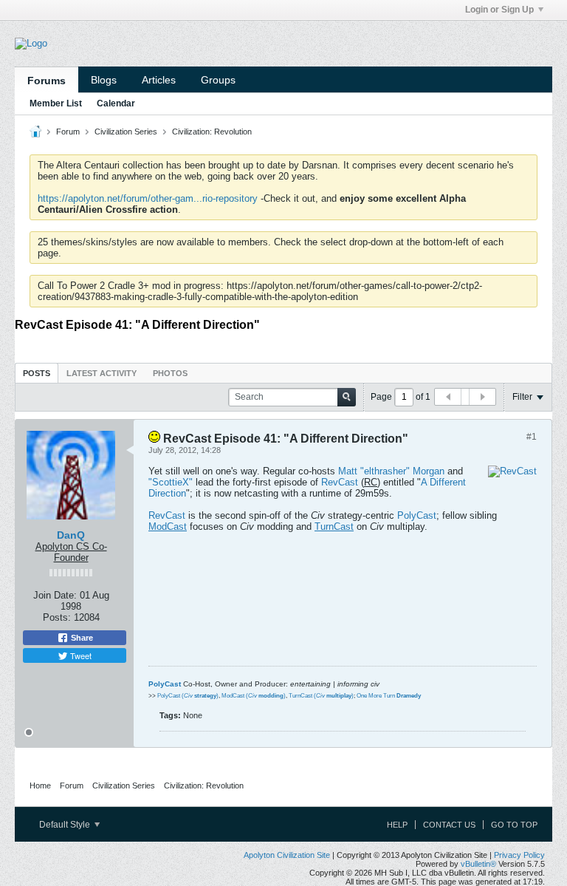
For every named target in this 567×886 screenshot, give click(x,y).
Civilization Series (125, 131)
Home (40, 785)
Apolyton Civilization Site (287, 855)
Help (397, 824)
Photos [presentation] (170, 373)
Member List (56, 103)
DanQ (71, 535)
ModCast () (253, 695)
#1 (531, 437)
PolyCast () (188, 695)
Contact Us (449, 824)
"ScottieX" (170, 482)
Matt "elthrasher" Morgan (391, 471)
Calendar (116, 103)
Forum (68, 131)
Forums (46, 80)
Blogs (104, 80)
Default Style (65, 824)
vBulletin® (478, 863)
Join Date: (55, 595)
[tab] (36, 373)
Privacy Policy (519, 855)
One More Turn (389, 695)
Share (81, 637)
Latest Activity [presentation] (101, 373)
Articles (159, 80)
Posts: (57, 617)
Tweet (80, 655)
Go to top (514, 824)
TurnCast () (321, 695)
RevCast (339, 482)
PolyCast (416, 515)
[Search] (346, 397)
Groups (218, 80)
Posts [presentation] (36, 373)
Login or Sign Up (499, 9)
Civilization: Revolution (212, 131)
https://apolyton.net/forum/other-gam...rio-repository (148, 198)
